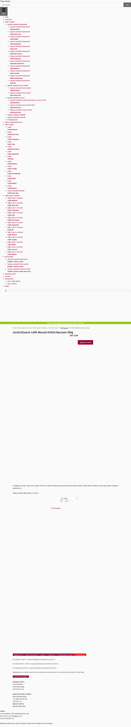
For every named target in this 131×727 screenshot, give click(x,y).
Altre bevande (9, 257)
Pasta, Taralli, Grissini (13, 281)
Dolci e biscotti (12, 283)
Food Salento (38, 723)
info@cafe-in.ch (17, 716)
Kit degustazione (12, 120)
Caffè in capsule (9, 22)
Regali (7, 286)
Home (6, 17)
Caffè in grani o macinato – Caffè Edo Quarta (45, 328)
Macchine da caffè (10, 274)
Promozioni (8, 19)
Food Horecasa (47, 723)
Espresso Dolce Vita (27, 723)
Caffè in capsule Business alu (13, 122)
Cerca (127, 5)
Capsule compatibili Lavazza (16, 98)
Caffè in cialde (9, 124)
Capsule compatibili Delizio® (16, 117)
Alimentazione (9, 279)
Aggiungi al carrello (85, 342)
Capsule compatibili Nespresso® (17, 24)
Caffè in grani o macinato (12, 195)
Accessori (8, 276)
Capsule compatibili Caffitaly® (16, 115)
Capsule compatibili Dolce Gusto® (17, 85)
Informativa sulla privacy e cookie (10, 723)
